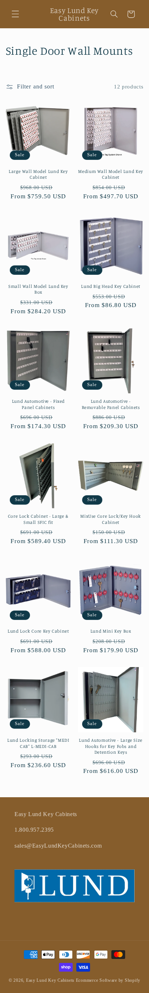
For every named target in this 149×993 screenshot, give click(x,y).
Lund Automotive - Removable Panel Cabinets (111, 404)
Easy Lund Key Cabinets (50, 980)
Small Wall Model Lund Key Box (38, 289)
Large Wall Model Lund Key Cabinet (38, 174)
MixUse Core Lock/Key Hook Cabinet (110, 519)
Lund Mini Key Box (110, 631)
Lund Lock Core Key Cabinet (38, 631)
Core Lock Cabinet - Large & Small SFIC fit (38, 519)
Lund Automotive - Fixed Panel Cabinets (38, 404)
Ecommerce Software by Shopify (108, 980)
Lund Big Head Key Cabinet (110, 286)
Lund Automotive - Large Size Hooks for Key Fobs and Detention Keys (110, 746)
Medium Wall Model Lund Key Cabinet (110, 174)
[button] (15, 14)
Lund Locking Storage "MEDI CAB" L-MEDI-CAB (38, 743)
